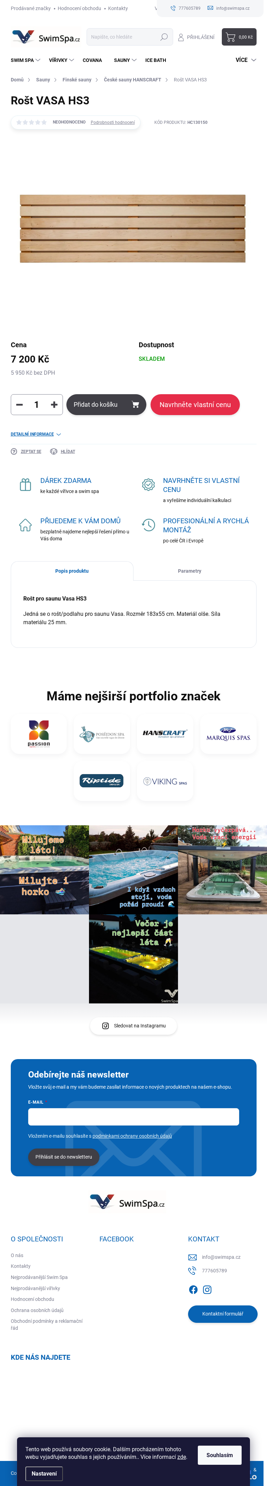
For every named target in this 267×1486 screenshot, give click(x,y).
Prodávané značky (31, 8)
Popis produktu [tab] (72, 571)
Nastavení (44, 1473)
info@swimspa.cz (221, 1257)
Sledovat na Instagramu (140, 1025)
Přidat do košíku (96, 404)
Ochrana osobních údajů (37, 1310)
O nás (17, 1255)
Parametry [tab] (189, 571)
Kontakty (118, 8)
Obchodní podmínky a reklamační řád (46, 1324)
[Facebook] (193, 1288)
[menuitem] (26, 60)
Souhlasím (220, 1455)
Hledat (164, 37)
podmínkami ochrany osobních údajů (132, 1136)
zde (181, 1457)
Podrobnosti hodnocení (113, 122)
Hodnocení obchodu (79, 8)
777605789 (214, 1270)
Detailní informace (32, 434)
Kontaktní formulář (222, 1314)
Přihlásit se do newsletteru (63, 1157)
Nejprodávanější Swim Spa (39, 1277)
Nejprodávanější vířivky (35, 1288)
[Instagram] (207, 1288)
